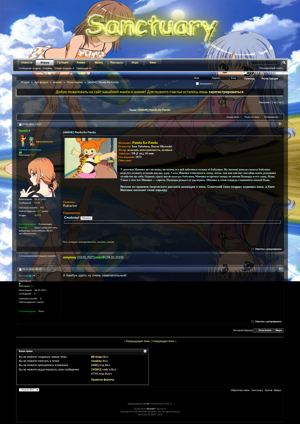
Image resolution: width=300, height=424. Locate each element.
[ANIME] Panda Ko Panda (154, 110)
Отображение (271, 117)
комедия (132, 150)
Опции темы (233, 117)
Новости (26, 62)
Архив (268, 390)
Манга (99, 62)
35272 (37, 215)
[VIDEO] (96, 369)
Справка (47, 68)
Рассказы (116, 62)
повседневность (150, 150)
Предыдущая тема (138, 341)
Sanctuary (257, 390)
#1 (280, 124)
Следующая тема (163, 341)
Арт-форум (41, 82)
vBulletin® (151, 409)
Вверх (279, 330)
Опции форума (63, 68)
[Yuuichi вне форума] (38, 177)
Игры (135, 62)
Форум (44, 62)
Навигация (82, 68)
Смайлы (96, 361)
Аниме (81, 62)
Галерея (62, 62)
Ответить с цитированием (268, 249)
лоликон (166, 150)
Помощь (249, 78)
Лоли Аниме (75, 82)
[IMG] (95, 365)
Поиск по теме (251, 117)
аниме (110, 242)
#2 (280, 269)
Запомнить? (206, 83)
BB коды (97, 357)
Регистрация (270, 78)
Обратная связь (240, 390)
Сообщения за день (30, 68)
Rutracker (70, 205)
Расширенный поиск (271, 68)
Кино (153, 62)
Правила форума (102, 379)
